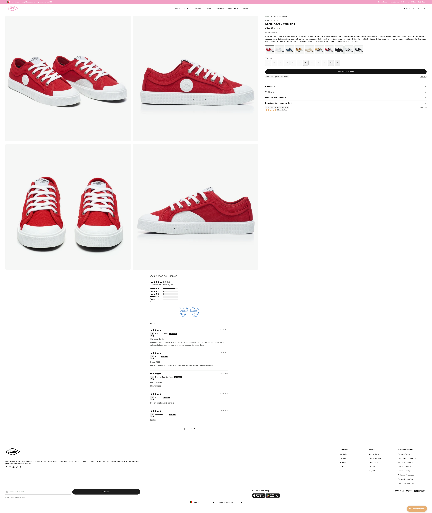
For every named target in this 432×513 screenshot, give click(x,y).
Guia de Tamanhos (404, 467)
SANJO (12, 497)
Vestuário (343, 462)
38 (288, 64)
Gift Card (372, 467)
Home (267, 17)
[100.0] (183, 311)
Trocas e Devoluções (405, 479)
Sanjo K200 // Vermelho (280, 17)
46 (337, 63)
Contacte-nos (373, 462)
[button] (187, 8)
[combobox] (202, 502)
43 (319, 64)
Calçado (343, 458)
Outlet (342, 467)
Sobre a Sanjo (374, 454)
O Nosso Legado (375, 458)
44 (325, 64)
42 (313, 64)
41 (306, 63)
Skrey (23, 497)
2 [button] (187, 429)
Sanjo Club (372, 471)
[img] (155, 330)
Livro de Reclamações (406, 483)
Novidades (343, 454)
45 (331, 63)
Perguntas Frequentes (406, 462)
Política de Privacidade (406, 475)
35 (269, 64)
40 (300, 64)
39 (294, 64)
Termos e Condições (405, 471)
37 (281, 64)
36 (275, 64)
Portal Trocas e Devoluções (407, 458)
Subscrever (106, 492)
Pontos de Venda (404, 454)
